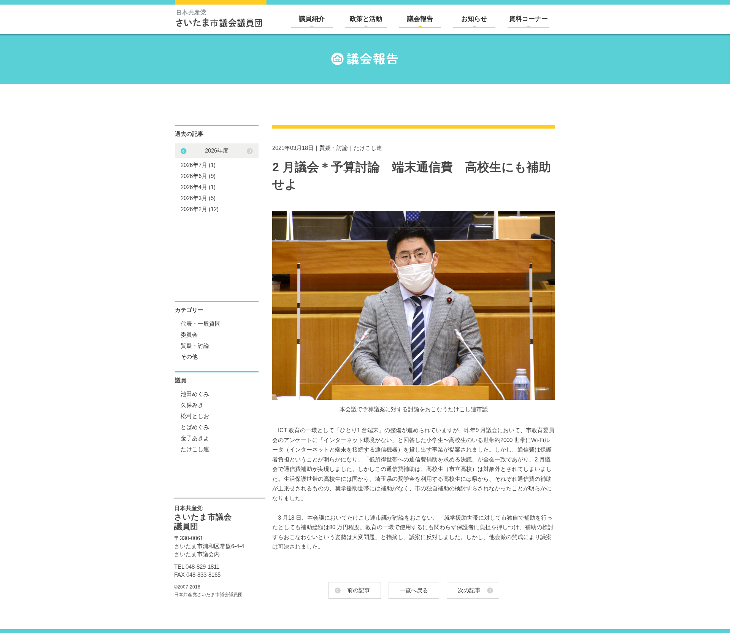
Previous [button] (250, 151)
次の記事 (469, 590)
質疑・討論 (333, 148)
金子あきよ (195, 438)
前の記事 (358, 590)
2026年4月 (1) (198, 187)
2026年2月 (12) (200, 209)
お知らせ (474, 18)
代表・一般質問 (201, 323)
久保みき (192, 405)
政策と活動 (366, 18)
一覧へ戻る (414, 590)
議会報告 (420, 18)
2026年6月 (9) (198, 176)
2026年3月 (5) (198, 198)
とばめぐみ (195, 427)
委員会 (189, 334)
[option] (217, 179)
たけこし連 (368, 148)
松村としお (195, 416)
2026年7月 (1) (198, 165)
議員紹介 (312, 18)
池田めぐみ (195, 394)
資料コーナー (528, 18)
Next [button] (184, 151)
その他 (189, 356)
